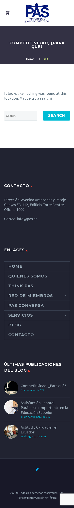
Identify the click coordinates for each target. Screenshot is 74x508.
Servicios (20, 315)
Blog (14, 325)
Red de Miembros (30, 295)
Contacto (21, 334)
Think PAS (20, 286)
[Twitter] (37, 469)
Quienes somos (27, 276)
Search (56, 115)
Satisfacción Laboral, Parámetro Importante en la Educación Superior (44, 407)
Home (15, 266)
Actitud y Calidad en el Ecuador (39, 429)
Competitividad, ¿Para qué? (43, 385)
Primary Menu (66, 13)
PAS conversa (26, 305)
